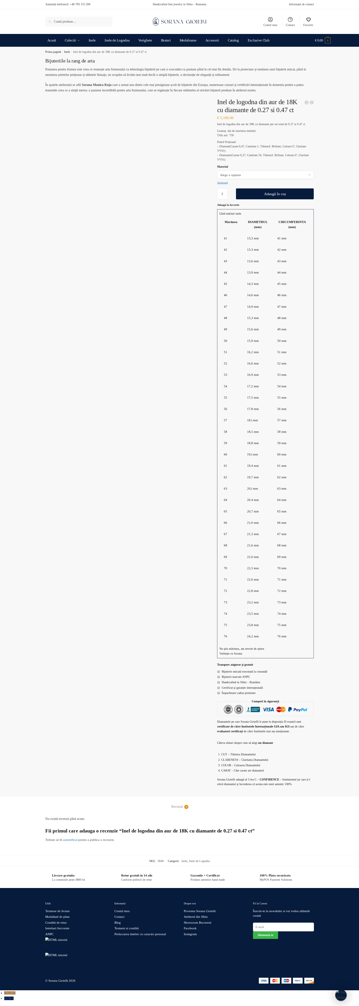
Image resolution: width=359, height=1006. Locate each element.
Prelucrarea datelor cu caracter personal (140, 934)
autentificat (70, 839)
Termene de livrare (57, 911)
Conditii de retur (56, 922)
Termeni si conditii (126, 928)
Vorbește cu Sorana (230, 653)
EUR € (9, 998)
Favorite (308, 25)
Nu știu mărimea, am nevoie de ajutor (241, 648)
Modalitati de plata (57, 916)
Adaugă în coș (275, 194)
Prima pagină (53, 51)
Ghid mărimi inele (230, 213)
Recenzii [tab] (177, 806)
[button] (265, 213)
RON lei (10, 993)
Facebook (190, 928)
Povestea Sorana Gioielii (200, 911)
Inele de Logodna (199, 861)
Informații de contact (301, 4)
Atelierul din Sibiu (196, 916)
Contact (290, 25)
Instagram (190, 934)
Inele (67, 51)
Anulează (222, 182)
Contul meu (270, 25)
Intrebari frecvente (57, 928)
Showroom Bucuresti (197, 922)
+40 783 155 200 (80, 4)
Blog (117, 922)
